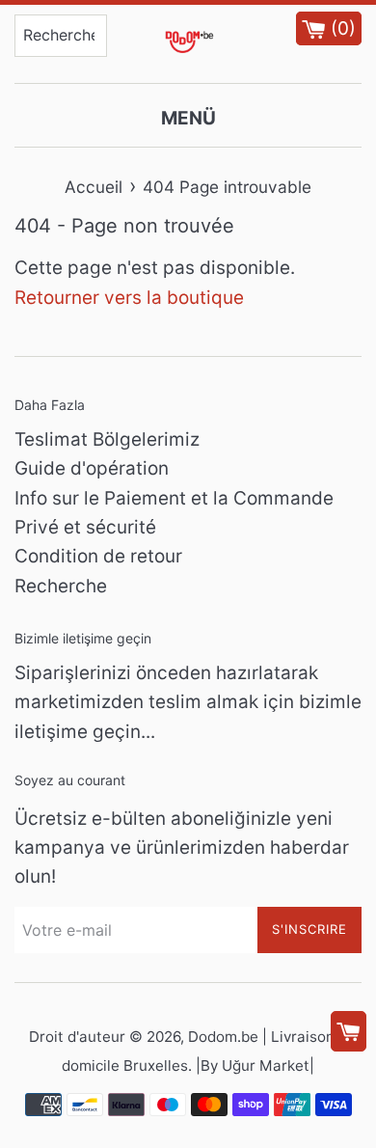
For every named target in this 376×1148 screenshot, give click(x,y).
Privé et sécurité (85, 527)
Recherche (60, 586)
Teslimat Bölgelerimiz (107, 439)
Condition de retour (98, 556)
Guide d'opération (91, 468)
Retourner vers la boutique (129, 298)
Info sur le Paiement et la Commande (174, 498)
